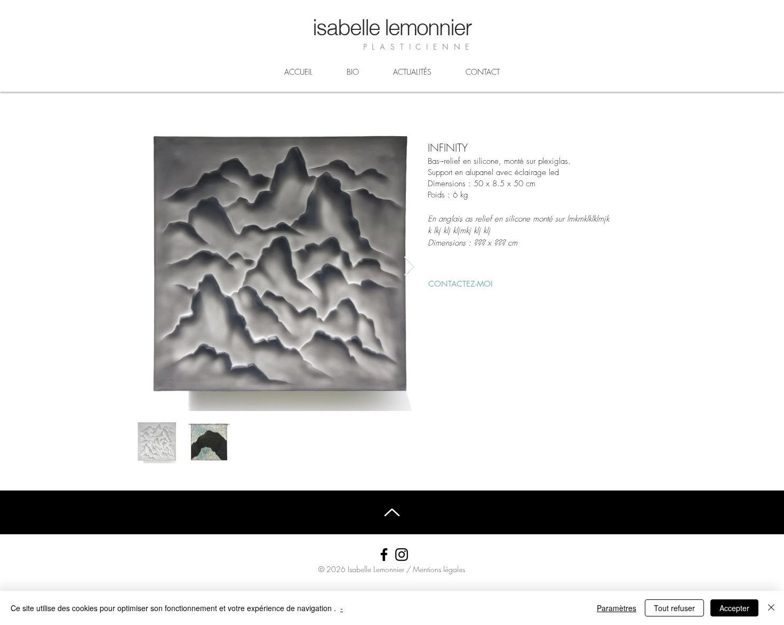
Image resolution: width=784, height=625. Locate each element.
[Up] (391, 512)
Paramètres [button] (616, 608)
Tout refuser (674, 608)
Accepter (734, 608)
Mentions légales (439, 569)
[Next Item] (409, 266)
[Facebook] (384, 554)
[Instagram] (401, 554)
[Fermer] (771, 607)
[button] (460, 283)
